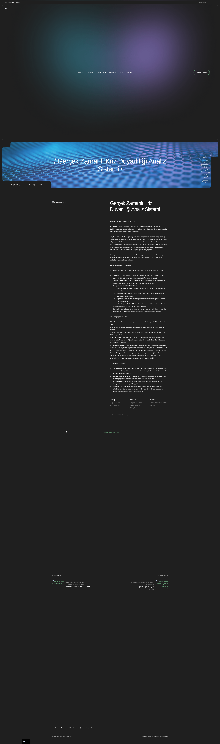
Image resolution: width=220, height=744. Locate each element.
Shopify (82, 584)
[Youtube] (214, 2)
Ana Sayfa (55, 728)
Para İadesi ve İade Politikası (160, 736)
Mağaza (80, 728)
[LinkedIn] (211, 2)
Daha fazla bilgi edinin (118, 415)
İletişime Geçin (202, 72)
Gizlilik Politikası (146, 736)
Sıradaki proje (162, 575)
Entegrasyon (149, 582)
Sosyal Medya (150, 584)
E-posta (77, 584)
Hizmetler (73, 728)
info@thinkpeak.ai (15, 2)
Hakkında (64, 728)
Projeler (13, 185)
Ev (9, 185)
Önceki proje (57, 575)
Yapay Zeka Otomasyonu (138, 582)
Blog (87, 728)
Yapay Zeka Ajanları (71, 582)
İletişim (93, 728)
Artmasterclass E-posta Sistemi (78, 587)
